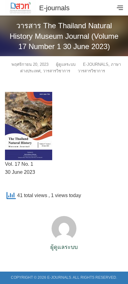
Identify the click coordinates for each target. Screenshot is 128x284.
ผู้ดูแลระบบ (65, 64)
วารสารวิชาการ (56, 71)
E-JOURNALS (95, 64)
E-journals (54, 8)
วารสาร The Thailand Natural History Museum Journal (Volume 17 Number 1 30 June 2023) (64, 36)
